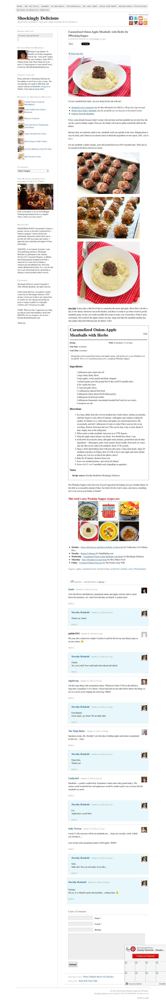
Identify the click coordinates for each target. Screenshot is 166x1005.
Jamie (71, 589)
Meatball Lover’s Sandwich (82, 107)
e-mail (32, 83)
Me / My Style (32, 6)
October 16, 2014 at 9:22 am (102, 858)
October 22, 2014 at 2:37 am (86, 589)
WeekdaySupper (140, 569)
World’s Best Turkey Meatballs (84, 110)
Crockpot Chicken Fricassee (90, 562)
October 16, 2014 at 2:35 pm (102, 707)
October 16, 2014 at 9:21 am (102, 754)
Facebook (36, 86)
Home (19, 6)
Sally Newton (74, 828)
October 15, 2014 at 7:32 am (94, 829)
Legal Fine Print (108, 6)
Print (145, 333)
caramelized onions (89, 569)
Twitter (20, 89)
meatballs (123, 569)
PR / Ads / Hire (90, 6)
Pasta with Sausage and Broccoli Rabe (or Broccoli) (102, 547)
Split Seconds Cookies (33, 156)
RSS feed (41, 83)
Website (98, 929)
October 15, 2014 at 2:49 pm (97, 731)
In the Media (57, 6)
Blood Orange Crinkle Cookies (36, 141)
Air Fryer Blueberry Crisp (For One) (38, 149)
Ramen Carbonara (88, 553)
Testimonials (74, 6)
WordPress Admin (143, 998)
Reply (71, 603)
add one (101, 582)
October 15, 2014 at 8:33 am (91, 778)
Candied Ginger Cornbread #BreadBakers (34, 103)
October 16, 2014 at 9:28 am (98, 882)
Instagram (44, 86)
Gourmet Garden (103, 569)
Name (98, 918)
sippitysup (73, 680)
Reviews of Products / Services (33, 10)
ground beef (115, 569)
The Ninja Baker (76, 731)
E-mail (98, 924)
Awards (45, 6)
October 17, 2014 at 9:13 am (102, 656)
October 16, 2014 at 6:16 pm (92, 633)
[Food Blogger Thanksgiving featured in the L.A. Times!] (35, 209)
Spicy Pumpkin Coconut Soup (94, 559)
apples (79, 569)
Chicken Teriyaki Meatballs (82, 113)
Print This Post (77, 53)
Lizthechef (73, 778)
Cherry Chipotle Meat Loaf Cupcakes (98, 976)
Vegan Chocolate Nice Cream (35, 133)
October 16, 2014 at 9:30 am (91, 681)
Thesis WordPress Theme (129, 991)
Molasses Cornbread (32, 118)
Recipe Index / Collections (133, 6)
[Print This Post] (69, 53)
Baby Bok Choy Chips (88, 980)
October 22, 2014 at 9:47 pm (102, 612)
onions (130, 569)
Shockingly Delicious (38, 17)
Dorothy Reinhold (80, 612)
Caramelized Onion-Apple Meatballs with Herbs (103, 556)
